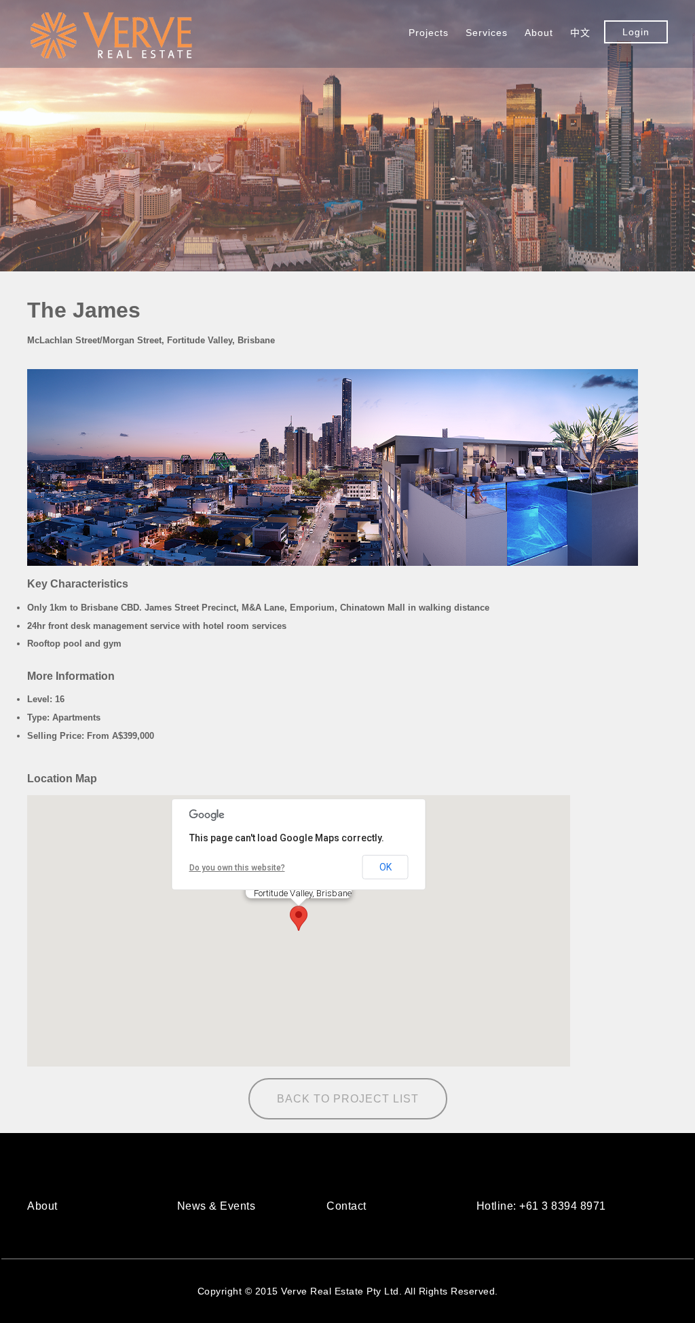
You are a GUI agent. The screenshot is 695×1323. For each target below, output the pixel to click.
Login (636, 31)
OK (385, 867)
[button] (298, 918)
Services (487, 32)
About (539, 32)
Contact (346, 1206)
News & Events (216, 1206)
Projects (429, 32)
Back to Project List (348, 1099)
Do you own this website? (237, 868)
